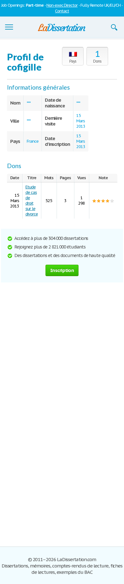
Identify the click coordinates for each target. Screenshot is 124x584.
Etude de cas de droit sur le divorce (31, 200)
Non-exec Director (62, 5)
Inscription (62, 270)
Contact (62, 11)
